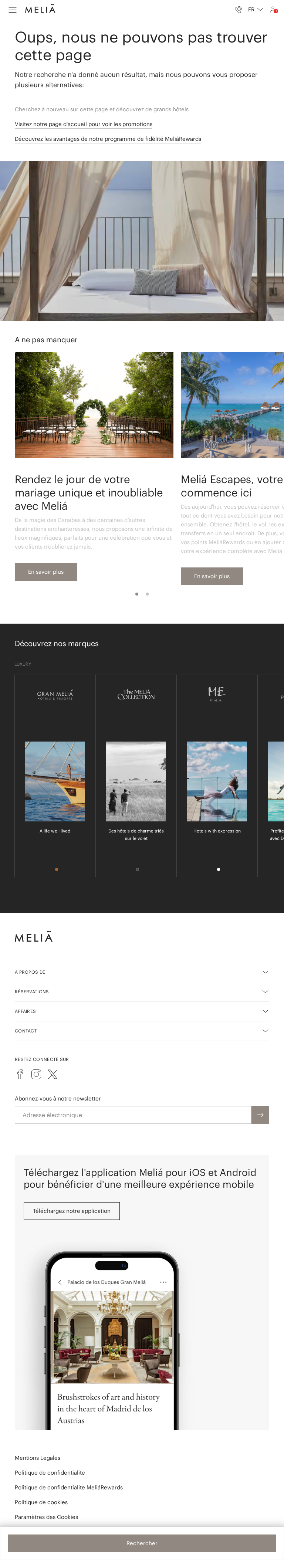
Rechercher (142, 1543)
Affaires (25, 1011)
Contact (26, 1031)
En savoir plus (46, 571)
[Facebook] (20, 1074)
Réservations (32, 991)
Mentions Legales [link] (37, 1457)
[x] (52, 1074)
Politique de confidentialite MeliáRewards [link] (69, 1487)
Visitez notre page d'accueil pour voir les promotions (83, 124)
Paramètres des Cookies (46, 1516)
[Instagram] (36, 1074)
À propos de (30, 972)
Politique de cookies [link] (41, 1502)
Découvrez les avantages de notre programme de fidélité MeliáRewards (108, 138)
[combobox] (255, 9)
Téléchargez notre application (72, 1210)
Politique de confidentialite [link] (50, 1472)
